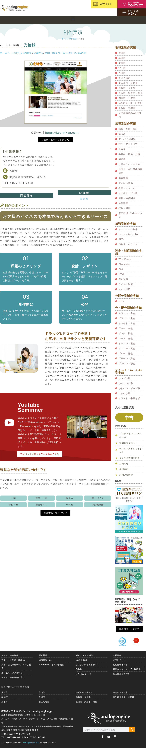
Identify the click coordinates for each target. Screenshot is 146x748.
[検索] (132, 729)
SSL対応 (38, 52)
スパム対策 (80, 52)
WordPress (51, 52)
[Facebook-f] (102, 736)
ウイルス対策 (65, 52)
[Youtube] (108, 736)
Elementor (26, 52)
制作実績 (73, 38)
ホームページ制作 (10, 45)
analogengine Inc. (31, 742)
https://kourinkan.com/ (62, 132)
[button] (73, 18)
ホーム (64, 38)
